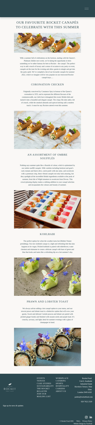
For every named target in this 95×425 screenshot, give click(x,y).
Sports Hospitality (62, 384)
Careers (60, 389)
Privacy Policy (87, 421)
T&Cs (78, 421)
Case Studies (44, 383)
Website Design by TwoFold (83, 424)
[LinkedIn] (90, 417)
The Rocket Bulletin (43, 390)
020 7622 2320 (86, 402)
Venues (41, 381)
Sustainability (45, 386)
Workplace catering (62, 379)
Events (41, 378)
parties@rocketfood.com (84, 397)
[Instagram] (86, 417)
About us (61, 391)
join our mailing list (44, 395)
